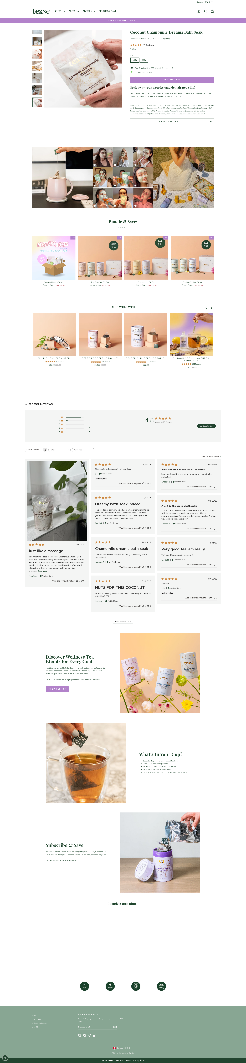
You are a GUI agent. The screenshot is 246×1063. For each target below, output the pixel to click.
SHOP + (58, 11)
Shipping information (172, 122)
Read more (42, 571)
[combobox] (59, 450)
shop (33, 1015)
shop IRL (35, 1027)
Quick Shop (54, 277)
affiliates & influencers (39, 1023)
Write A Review (206, 426)
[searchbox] (33, 450)
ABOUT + (88, 11)
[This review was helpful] (77, 580)
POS (113, 1053)
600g (144, 60)
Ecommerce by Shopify (126, 1053)
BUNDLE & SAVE (108, 11)
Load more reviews (123, 622)
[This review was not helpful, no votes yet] (82, 580)
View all (123, 227)
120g (135, 60)
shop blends (57, 689)
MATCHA (74, 11)
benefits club (36, 1019)
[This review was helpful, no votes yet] (210, 597)
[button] (5, 1058)
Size (132, 55)
